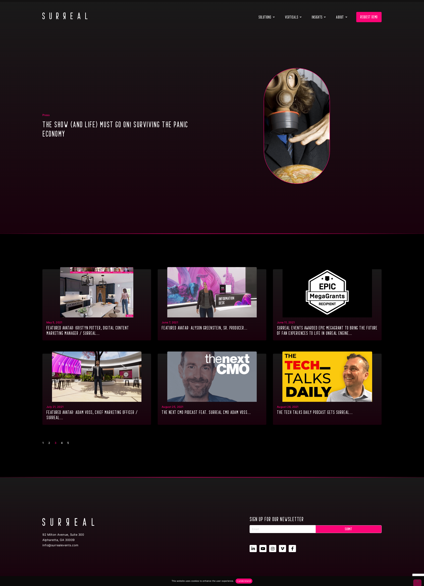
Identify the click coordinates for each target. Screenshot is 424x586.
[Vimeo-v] (282, 548)
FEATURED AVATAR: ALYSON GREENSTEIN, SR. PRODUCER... (204, 328)
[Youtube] (262, 548)
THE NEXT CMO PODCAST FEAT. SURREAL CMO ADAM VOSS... (206, 412)
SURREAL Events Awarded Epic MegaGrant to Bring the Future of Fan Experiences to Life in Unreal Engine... (327, 330)
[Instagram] (272, 548)
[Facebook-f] (292, 548)
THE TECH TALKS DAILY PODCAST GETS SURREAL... (315, 412)
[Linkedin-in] (253, 548)
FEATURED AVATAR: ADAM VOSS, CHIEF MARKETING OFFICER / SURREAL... (92, 414)
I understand (244, 581)
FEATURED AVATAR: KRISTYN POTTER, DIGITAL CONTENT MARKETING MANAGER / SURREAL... (87, 330)
